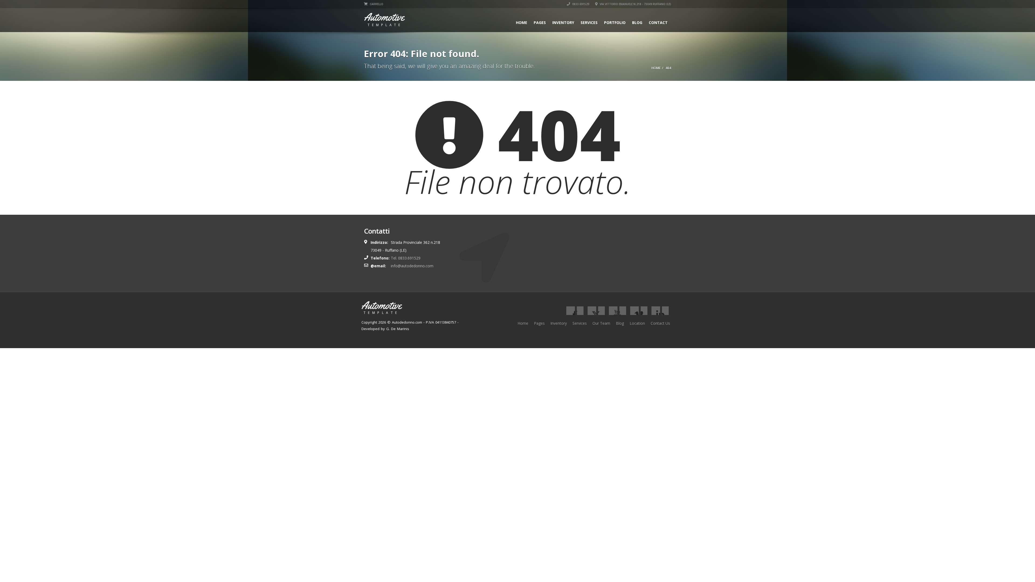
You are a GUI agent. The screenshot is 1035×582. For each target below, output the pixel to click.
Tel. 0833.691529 (405, 258)
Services (589, 22)
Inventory (563, 22)
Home (521, 22)
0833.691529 (580, 4)
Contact (658, 22)
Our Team (601, 323)
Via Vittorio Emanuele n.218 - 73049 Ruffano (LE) (635, 4)
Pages (540, 22)
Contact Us (660, 323)
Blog (637, 22)
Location (637, 323)
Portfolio (615, 22)
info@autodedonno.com (412, 265)
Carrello (376, 4)
